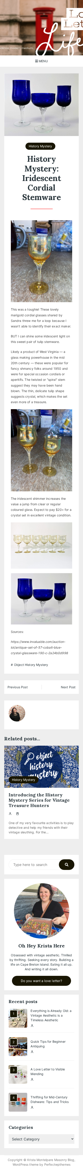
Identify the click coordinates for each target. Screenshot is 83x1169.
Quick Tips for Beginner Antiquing (48, 1044)
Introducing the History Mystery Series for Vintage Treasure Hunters (39, 800)
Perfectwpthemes (57, 1164)
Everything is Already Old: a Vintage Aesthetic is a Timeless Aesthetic (51, 1015)
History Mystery (40, 146)
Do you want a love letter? (41, 981)
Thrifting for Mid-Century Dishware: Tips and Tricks (50, 1099)
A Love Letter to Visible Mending (48, 1071)
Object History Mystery (31, 665)
